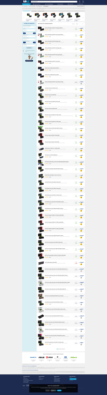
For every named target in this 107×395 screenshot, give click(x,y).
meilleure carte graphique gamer (42, 8)
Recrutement (40, 379)
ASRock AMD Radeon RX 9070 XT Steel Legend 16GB (53, 54)
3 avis (50, 337)
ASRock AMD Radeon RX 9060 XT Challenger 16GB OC (53, 27)
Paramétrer (53, 390)
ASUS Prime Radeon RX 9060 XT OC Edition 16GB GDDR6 (54, 215)
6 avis (50, 76)
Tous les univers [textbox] (34, 1)
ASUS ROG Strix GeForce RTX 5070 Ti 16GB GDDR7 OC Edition (55, 335)
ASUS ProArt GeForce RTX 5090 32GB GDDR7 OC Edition (54, 315)
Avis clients (26, 379)
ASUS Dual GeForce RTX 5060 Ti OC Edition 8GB (53, 121)
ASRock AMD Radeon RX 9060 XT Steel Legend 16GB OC (54, 34)
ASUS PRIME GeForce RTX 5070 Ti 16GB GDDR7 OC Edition (54, 201)
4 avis (50, 163)
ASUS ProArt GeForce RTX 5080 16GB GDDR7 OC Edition (54, 235)
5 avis (50, 190)
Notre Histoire (25, 378)
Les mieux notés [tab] (41, 11)
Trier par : (73, 23)
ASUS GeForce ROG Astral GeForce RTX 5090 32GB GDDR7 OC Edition (56, 275)
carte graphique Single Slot (70, 371)
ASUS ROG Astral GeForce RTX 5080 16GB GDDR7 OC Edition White (56, 329)
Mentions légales (25, 382)
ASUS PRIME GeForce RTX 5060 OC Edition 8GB (52, 188)
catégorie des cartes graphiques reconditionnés (79, 372)
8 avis (50, 96)
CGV (24, 379)
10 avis (50, 56)
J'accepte (59, 390)
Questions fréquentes (57, 378)
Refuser (47, 390)
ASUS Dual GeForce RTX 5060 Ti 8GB (51, 108)
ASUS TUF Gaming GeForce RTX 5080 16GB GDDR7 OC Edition (55, 248)
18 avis (50, 203)
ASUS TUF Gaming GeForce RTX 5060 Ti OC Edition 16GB (54, 342)
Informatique (26, 6)
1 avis (50, 36)
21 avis (50, 103)
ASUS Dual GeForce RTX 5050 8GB (50, 94)
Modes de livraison (56, 379)
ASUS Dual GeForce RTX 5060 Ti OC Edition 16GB (53, 114)
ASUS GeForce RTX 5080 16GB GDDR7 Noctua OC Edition (54, 295)
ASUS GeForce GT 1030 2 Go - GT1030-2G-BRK (52, 148)
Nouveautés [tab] (34, 11)
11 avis (50, 150)
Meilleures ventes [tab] (26, 11)
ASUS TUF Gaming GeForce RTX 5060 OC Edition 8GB (53, 242)
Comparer (40, 31)
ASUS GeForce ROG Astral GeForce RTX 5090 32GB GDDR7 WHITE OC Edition (57, 282)
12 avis (50, 324)
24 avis (50, 123)
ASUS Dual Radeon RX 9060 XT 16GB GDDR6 (52, 135)
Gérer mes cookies (26, 381)
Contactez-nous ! (29, 60)
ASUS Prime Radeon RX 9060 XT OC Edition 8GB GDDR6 (54, 222)
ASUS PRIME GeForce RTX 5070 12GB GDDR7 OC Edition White (55, 309)
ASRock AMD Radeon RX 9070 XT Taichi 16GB (52, 61)
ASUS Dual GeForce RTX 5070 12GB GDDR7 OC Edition (54, 128)
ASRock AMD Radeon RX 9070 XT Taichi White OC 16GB (54, 81)
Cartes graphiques (39, 6)
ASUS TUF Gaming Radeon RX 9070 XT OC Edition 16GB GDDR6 (55, 255)
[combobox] (34, 2)
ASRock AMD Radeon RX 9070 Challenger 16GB (52, 41)
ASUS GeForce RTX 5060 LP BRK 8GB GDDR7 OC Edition (54, 168)
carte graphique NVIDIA (31, 367)
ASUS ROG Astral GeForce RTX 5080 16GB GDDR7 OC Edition (55, 322)
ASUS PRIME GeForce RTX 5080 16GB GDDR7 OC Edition (54, 208)
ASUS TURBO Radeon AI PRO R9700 (51, 262)
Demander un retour (57, 381)
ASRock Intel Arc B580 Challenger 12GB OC (52, 74)
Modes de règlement (57, 380)
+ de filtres (29, 47)
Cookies (32, 380)
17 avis (50, 63)
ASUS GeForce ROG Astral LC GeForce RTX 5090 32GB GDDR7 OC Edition (57, 161)
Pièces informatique (32, 6)
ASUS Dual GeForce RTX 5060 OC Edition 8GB (52, 101)
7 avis (50, 210)
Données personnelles (26, 380)
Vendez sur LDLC (41, 378)
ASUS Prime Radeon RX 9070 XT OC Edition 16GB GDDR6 (54, 228)
